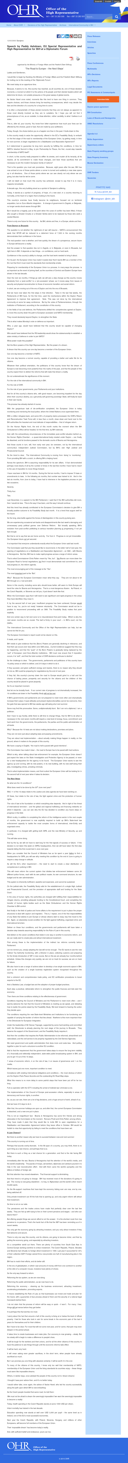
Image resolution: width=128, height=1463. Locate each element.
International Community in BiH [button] (81, 25)
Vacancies (91, 178)
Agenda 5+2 (92, 133)
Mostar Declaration (95, 163)
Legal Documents (94, 86)
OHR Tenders (93, 172)
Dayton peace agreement (98, 107)
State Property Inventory (97, 157)
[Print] (76, 36)
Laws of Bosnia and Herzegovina (101, 118)
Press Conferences (95, 63)
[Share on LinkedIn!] (67, 36)
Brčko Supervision (95, 139)
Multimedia (92, 68)
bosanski (98, 1)
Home (8, 25)
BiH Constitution (94, 112)
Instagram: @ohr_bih (104, 198)
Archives (63, 25)
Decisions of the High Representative (42, 25)
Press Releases (93, 36)
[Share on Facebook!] (58, 36)
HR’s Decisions (93, 74)
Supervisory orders (95, 145)
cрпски (117, 1)
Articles (90, 47)
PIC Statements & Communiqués (101, 92)
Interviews (91, 42)
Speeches (91, 53)
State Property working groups (100, 151)
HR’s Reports (93, 80)
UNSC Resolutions (95, 123)
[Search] (116, 17)
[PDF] (71, 36)
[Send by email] (80, 36)
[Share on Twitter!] (63, 36)
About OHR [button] (18, 25)
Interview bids (103, 99)
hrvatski (108, 1)
